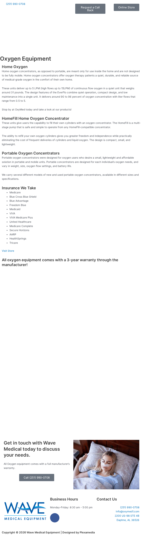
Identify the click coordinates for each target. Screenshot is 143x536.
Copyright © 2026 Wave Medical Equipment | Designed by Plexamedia (48, 532)
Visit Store (8, 250)
